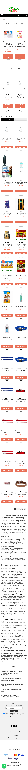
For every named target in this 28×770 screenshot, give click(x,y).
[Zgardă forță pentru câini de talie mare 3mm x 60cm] (20, 83)
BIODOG (20, 43)
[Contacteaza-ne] (18, 15)
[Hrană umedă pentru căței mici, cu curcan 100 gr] (20, 35)
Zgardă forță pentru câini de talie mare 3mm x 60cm (19, 96)
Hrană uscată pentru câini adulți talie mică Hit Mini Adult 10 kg (21, 276)
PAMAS (7, 180)
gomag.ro (20, 764)
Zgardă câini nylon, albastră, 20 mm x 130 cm (21, 338)
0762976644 (15, 735)
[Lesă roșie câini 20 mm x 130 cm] (7, 452)
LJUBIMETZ (21, 274)
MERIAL (8, 43)
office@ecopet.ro (15, 738)
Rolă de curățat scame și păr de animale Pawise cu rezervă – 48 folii (7, 182)
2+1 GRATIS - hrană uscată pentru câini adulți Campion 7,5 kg (7, 276)
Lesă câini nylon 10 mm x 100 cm (7, 369)
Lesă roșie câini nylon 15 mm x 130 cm (7, 431)
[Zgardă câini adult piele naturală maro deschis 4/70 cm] (21, 483)
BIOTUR (21, 336)
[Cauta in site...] (26, 15)
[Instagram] (15, 726)
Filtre (8, 119)
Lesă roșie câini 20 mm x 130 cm (7, 462)
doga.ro (19, 765)
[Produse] (2, 15)
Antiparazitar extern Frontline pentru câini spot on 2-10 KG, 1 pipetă (8, 45)
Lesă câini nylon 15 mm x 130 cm (7, 400)
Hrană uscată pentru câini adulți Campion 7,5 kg (7, 307)
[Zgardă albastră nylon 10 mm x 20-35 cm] (21, 359)
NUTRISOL (7, 274)
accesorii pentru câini (6, 632)
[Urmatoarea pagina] (25, 509)
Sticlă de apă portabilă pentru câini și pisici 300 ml (21, 182)
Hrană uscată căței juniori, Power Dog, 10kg (21, 213)
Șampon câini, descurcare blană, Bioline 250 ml (7, 338)
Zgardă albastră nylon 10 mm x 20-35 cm (21, 369)
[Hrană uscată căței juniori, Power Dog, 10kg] (21, 204)
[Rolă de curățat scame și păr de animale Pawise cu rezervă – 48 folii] (7, 166)
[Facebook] (12, 726)
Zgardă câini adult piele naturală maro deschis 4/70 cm (21, 493)
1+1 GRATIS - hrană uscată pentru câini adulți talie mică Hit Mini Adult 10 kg (21, 245)
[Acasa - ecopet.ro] (14, 10)
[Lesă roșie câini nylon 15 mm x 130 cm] (7, 421)
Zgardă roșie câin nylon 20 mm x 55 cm (21, 462)
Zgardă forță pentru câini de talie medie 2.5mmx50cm (8, 96)
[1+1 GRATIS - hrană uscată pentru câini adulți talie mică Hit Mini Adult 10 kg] (21, 235)
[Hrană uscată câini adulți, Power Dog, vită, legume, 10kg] (7, 235)
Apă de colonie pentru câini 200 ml (21, 307)
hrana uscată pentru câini (15, 573)
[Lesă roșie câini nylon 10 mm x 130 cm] (21, 421)
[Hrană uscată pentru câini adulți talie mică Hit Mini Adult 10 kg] (21, 266)
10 (22, 509)
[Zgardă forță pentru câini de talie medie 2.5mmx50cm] (8, 83)
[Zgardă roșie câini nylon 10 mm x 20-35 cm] (21, 390)
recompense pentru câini (9, 607)
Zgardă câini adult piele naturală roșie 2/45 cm (7, 493)
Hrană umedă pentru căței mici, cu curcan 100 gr (19, 45)
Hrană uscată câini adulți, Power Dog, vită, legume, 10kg (7, 245)
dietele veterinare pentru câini (16, 594)
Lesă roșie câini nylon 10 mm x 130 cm (21, 431)
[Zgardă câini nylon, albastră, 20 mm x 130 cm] (21, 328)
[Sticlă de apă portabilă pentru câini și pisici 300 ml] (21, 166)
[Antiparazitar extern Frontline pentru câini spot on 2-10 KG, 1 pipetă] (8, 34)
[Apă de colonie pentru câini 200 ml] (21, 297)
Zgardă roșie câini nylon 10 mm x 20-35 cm (21, 400)
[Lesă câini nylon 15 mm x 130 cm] (7, 390)
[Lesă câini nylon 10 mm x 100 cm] (7, 359)
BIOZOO (21, 305)
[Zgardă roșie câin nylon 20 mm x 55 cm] (21, 452)
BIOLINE (7, 336)
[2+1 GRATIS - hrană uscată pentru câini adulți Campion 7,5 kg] (7, 266)
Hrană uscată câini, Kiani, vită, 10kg (7, 213)
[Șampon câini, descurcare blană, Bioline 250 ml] (7, 328)
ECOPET (8, 94)
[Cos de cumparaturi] (22, 15)
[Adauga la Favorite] (8, 60)
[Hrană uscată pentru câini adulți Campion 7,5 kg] (7, 297)
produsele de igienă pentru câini (11, 619)
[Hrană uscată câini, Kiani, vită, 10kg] (7, 204)
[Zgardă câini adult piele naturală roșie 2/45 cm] (7, 483)
